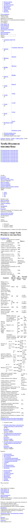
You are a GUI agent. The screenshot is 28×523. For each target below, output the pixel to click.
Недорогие (6, 468)
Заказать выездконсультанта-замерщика (7, 29)
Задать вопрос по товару (7, 213)
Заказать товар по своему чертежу (10, 186)
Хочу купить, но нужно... (7, 179)
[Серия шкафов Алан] (10, 133)
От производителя (8, 465)
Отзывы (6, 10)
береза (5, 193)
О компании (7, 3)
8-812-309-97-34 (5, 24)
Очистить (3, 520)
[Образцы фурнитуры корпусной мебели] (12, 418)
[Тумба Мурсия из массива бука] (15, 433)
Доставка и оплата (9, 4)
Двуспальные (7, 456)
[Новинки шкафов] (9, 134)
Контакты (6, 11)
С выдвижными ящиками (10, 461)
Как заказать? (7, 6)
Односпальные (8, 454)
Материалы (7, 7)
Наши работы (7, 9)
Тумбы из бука (19, 138)
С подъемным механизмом (11, 458)
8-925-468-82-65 (5, 25)
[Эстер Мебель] (5, 14)
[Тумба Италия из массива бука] (9, 150)
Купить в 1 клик (5, 178)
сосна (5, 192)
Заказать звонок (5, 26)
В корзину (3, 176)
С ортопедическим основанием (12, 459)
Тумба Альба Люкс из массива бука (13, 426)
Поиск (2, 35)
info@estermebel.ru (5, 32)
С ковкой (6, 462)
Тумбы (13, 138)
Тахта (5, 463)
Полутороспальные (9, 455)
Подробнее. (4, 507)
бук (5, 195)
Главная (3, 138)
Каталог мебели (8, 2)
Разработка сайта (5, 513)
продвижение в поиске (17, 513)
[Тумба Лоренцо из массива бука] (15, 441)
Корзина (3, 517)
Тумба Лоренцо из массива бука (12, 443)
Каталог (8, 138)
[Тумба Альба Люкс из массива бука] (15, 425)
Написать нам (4, 33)
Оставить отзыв (5, 238)
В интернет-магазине (9, 466)
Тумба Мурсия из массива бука (12, 434)
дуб (5, 196)
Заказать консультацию (7, 214)
